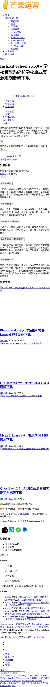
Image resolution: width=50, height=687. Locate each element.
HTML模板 (16, 32)
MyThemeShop (6, 678)
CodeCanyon (5, 676)
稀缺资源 (15, 29)
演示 (2, 141)
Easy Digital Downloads (28, 676)
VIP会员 (9, 659)
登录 (2, 59)
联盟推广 (15, 26)
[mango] (6, 96)
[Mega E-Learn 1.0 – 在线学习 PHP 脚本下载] (21, 395)
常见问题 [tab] (9, 106)
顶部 (7, 665)
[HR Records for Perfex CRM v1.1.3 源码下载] (21, 343)
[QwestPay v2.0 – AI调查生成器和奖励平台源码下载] (24, 448)
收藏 (3, 159)
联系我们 (9, 54)
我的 (7, 662)
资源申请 (15, 21)
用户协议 (4, 630)
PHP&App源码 (17, 46)
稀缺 (13, 686)
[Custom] (15, 49)
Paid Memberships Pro (20, 678)
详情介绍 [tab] (9, 101)
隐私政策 (15, 627)
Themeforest (16, 681)
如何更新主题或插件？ (9, 221)
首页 (7, 15)
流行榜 (33, 683)
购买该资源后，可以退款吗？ (12, 239)
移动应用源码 (5, 686)
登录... (3, 173)
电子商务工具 (42, 683)
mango (14, 156)
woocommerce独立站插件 (32, 681)
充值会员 (4, 555)
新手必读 (9, 51)
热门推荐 (15, 35)
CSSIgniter (14, 676)
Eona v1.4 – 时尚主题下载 (32, 608)
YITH (28, 683)
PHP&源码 (10, 117)
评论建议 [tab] (9, 104)
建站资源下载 (11, 18)
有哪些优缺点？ (7, 204)
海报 (9, 159)
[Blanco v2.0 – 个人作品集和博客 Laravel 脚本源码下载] (25, 290)
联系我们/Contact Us (29, 627)
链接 (15, 159)
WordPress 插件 (18, 37)
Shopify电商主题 (18, 43)
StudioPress (6, 681)
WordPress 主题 (18, 40)
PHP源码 (17, 96)
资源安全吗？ (6, 183)
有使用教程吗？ (7, 259)
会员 (13, 23)
